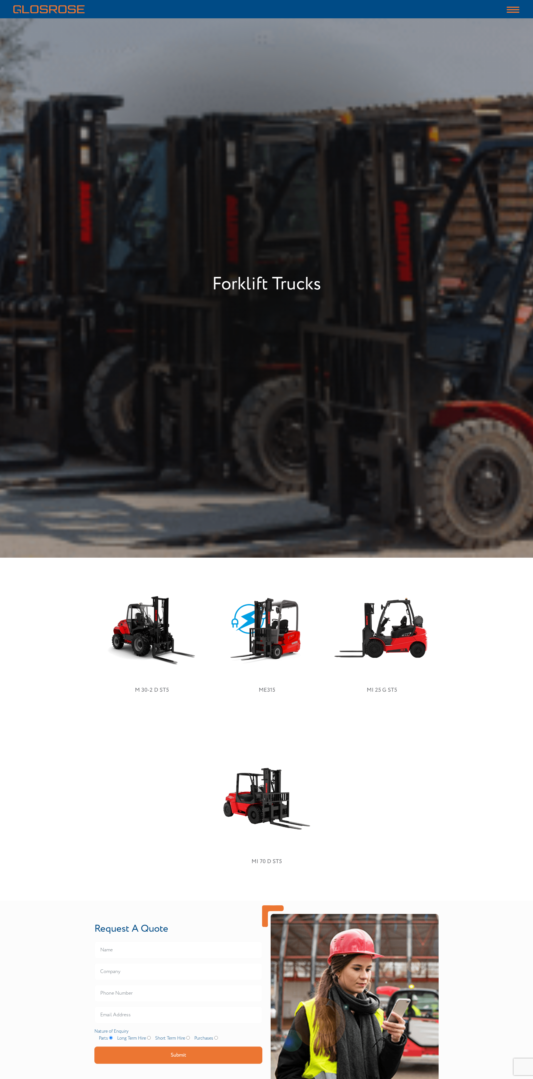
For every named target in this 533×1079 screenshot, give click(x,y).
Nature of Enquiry (111, 1031)
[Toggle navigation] (513, 9)
